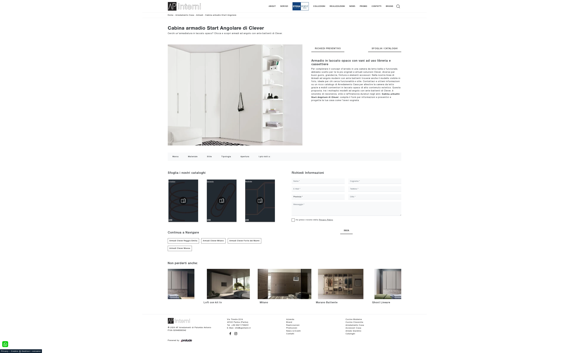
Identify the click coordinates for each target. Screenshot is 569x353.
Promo (363, 6)
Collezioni (319, 6)
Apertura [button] (244, 156)
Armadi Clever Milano (213, 241)
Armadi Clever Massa (179, 248)
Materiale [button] (193, 156)
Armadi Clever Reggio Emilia (183, 241)
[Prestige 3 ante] (373, 31)
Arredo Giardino (353, 331)
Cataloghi (350, 334)
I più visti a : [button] (265, 156)
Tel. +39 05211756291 (238, 325)
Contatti (376, 6)
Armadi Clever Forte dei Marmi (244, 241)
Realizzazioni (337, 6)
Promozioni (291, 328)
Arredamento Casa (184, 15)
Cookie (14, 351)
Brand (389, 6)
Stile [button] (209, 156)
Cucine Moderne (354, 319)
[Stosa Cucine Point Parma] (300, 6)
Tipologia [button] (226, 156)
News (352, 6)
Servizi (284, 6)
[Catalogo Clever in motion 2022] (221, 200)
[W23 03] (393, 31)
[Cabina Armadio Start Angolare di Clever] (235, 94)
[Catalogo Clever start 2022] (183, 200)
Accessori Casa (353, 328)
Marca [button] (175, 156)
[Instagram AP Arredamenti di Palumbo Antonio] (234, 333)
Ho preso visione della (314, 220)
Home (170, 15)
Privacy (4, 351)
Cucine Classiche (354, 322)
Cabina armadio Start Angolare (220, 15)
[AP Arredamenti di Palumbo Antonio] (184, 6)
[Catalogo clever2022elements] (260, 200)
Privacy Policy (326, 220)
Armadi (199, 15)
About (272, 6)
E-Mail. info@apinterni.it (239, 328)
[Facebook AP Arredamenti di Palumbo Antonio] (229, 333)
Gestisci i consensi (31, 351)
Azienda (290, 319)
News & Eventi (293, 331)
